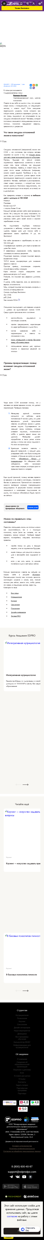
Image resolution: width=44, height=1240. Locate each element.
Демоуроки (22, 1034)
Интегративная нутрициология (21, 675)
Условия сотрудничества (22, 1146)
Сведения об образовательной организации (22, 1064)
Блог (22, 1073)
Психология (15, 608)
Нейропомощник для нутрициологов (22, 1046)
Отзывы (22, 1079)
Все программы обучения (22, 1038)
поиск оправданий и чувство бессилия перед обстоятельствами (25, 341)
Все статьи (15, 593)
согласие (12, 1216)
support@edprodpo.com (22, 1171)
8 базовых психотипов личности (21, 974)
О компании (22, 1059)
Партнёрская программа (22, 1089)
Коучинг (14, 601)
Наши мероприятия (22, 1031)
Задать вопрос (22, 1085)
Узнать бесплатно (22, 8)
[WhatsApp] (36, 85)
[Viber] (34, 88)
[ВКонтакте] (31, 85)
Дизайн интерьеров (18, 612)
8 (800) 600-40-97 (22, 1166)
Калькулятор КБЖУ (22, 1042)
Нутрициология (16, 597)
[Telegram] (31, 88)
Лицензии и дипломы (22, 1070)
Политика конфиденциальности (22, 1149)
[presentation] (18, 785)
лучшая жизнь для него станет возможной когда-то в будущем (22, 156)
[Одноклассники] (34, 85)
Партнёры (22, 1093)
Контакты (22, 1082)
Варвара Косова (20, 95)
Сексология (15, 604)
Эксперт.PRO (16, 616)
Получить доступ (33, 507)
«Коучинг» (36, 574)
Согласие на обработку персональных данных (22, 1151)
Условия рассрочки (22, 1076)
